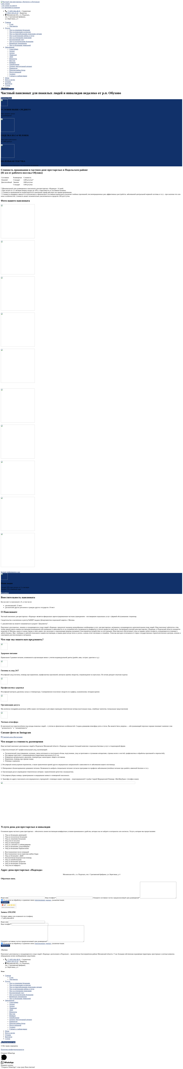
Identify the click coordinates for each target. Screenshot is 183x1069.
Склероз (12, 74)
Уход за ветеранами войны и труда (21, 36)
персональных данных (43, 900)
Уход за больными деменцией (20, 45)
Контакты (8, 83)
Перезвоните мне (9, 1042)
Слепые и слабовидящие (18, 76)
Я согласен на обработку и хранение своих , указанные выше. (33, 900)
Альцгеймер (13, 49)
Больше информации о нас (10, 572)
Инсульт (12, 61)
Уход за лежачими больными (19, 30)
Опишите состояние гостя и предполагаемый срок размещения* (116, 898)
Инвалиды (13, 59)
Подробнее (5, 593)
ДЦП (11, 57)
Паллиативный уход (16, 39)
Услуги (7, 28)
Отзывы (8, 82)
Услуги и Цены (6, 98)
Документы (13, 26)
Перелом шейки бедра (17, 70)
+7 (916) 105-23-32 (11, 13)
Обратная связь (8, 89)
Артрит (12, 51)
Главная (8, 22)
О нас (11, 24)
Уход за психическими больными (21, 41)
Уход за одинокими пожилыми (20, 38)
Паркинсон (13, 68)
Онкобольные (14, 64)
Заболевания (9, 47)
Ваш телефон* (50, 898)
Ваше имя (4, 898)
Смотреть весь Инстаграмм (12, 737)
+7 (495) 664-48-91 (13, 11)
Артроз (12, 53)
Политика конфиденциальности (12, 1049)
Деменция (13, 55)
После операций (15, 72)
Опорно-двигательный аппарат (20, 66)
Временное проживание (18, 43)
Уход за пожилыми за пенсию (20, 32)
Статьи (7, 85)
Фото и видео (10, 80)
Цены (7, 78)
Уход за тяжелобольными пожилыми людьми (25, 34)
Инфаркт (12, 62)
